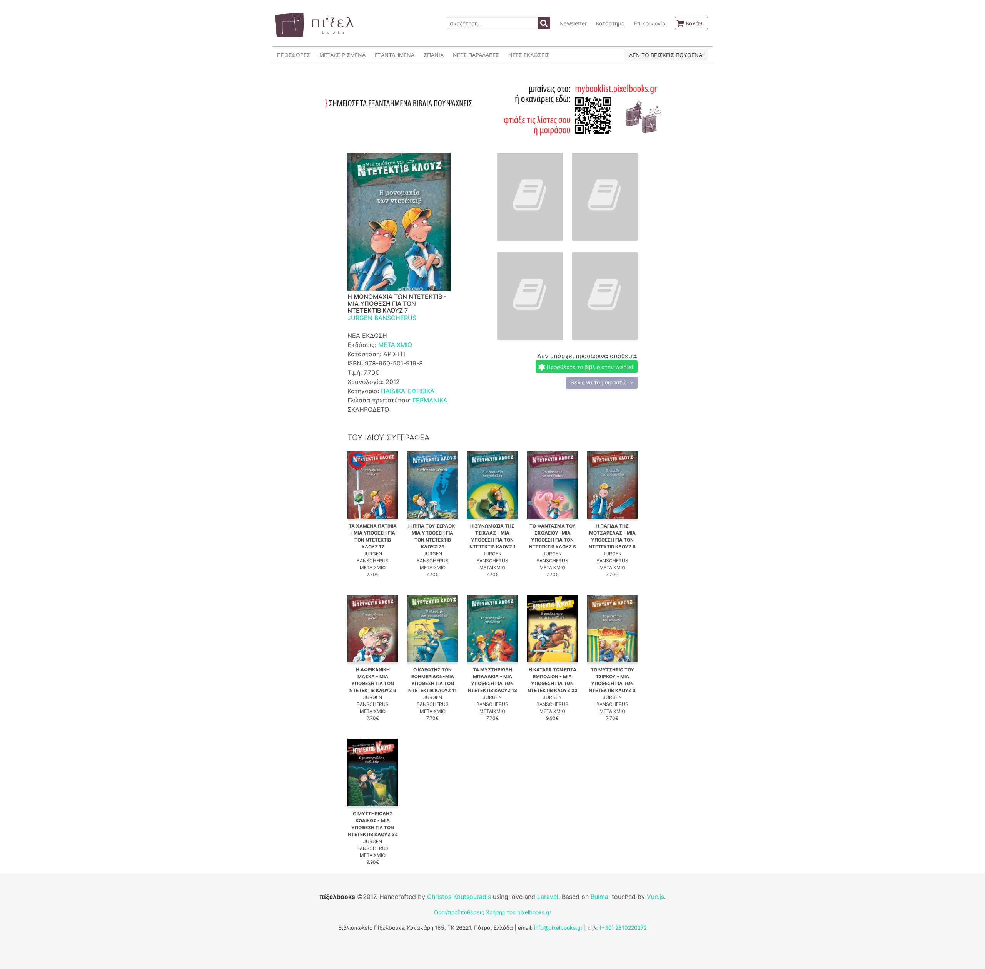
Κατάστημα (610, 23)
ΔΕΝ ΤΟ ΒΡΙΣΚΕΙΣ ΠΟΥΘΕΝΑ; (666, 55)
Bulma (599, 896)
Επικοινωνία (650, 23)
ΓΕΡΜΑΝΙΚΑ (429, 400)
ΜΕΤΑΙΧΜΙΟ (395, 345)
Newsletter (573, 23)
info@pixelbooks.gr (558, 927)
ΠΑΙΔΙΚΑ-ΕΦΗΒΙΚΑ (407, 391)
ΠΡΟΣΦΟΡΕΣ (293, 55)
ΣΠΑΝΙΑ (434, 55)
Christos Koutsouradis (459, 896)
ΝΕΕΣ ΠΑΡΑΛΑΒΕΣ (476, 55)
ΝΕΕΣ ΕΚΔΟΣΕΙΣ (528, 55)
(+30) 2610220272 (623, 927)
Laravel (547, 896)
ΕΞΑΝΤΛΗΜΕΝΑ (394, 55)
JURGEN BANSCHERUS (381, 318)
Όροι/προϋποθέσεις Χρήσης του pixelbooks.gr (492, 912)
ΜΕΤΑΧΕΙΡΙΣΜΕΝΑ (342, 55)
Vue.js (655, 896)
